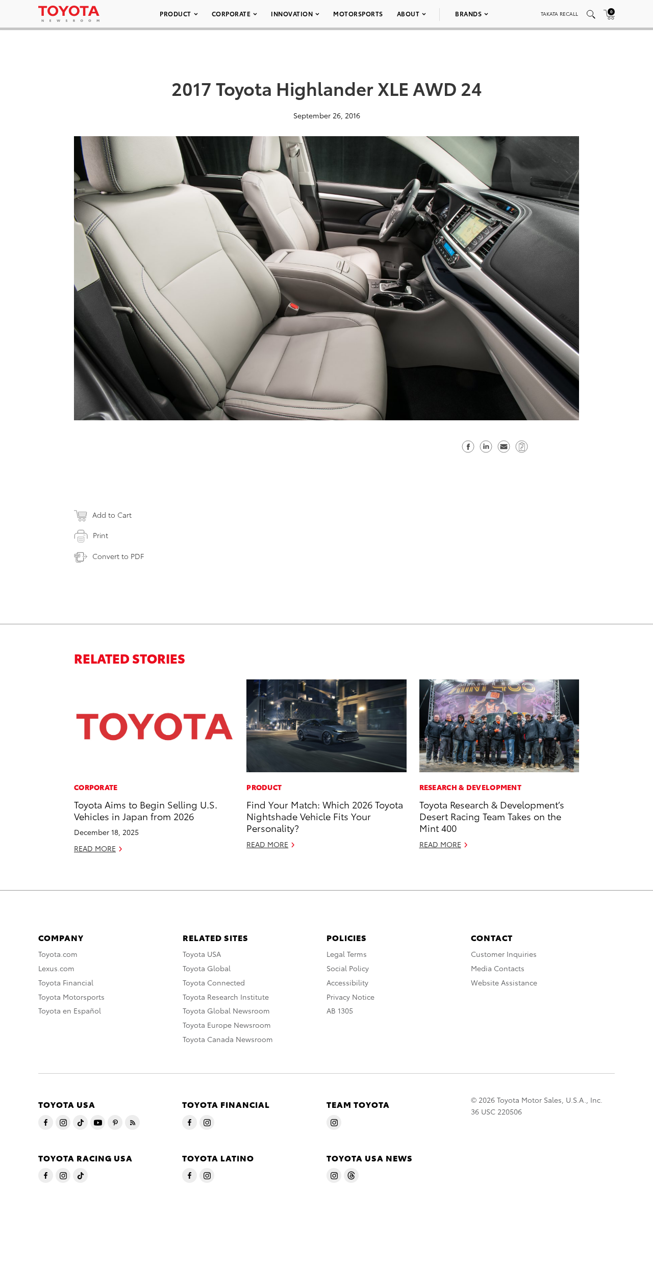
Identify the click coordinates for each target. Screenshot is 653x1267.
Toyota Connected (214, 982)
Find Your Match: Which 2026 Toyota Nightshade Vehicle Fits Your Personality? (324, 816)
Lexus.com (56, 968)
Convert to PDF (118, 556)
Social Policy (347, 968)
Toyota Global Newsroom (226, 1010)
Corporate (231, 13)
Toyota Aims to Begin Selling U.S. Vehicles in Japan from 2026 (145, 810)
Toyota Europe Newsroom (227, 1025)
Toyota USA (202, 954)
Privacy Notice (350, 997)
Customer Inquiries (504, 954)
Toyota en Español (69, 1010)
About (408, 13)
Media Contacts (497, 968)
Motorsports (358, 13)
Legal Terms (346, 954)
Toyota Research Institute (226, 997)
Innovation (292, 13)
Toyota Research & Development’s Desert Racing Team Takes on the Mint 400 (491, 816)
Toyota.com (58, 954)
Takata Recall (559, 13)
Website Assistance (504, 982)
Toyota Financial (65, 982)
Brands (468, 13)
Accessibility (347, 982)
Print (100, 535)
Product (175, 13)
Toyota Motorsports (71, 997)
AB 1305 (339, 1010)
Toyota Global (207, 968)
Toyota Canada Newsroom (228, 1039)
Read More (95, 848)
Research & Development (470, 787)
